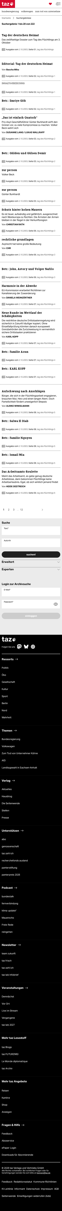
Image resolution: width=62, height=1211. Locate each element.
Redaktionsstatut (23, 1181)
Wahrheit (6, 717)
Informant (20, 1189)
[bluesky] (26, 648)
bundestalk (8, 896)
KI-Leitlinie (8, 1189)
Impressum (47, 1189)
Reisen (5, 1090)
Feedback (7, 1133)
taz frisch (7, 960)
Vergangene (8, 1018)
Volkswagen (8, 746)
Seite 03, (41, 138)
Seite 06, (41, 231)
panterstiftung (9, 867)
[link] (11, 11)
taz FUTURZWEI (10, 1054)
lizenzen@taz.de (43, 1173)
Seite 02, (41, 76)
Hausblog (7, 796)
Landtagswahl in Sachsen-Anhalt (19, 767)
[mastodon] (19, 648)
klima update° (9, 910)
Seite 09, (41, 493)
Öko (4, 675)
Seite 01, (41, 49)
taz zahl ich (8, 853)
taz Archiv (7, 1068)
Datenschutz (33, 1189)
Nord (4, 710)
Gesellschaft (8, 682)
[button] (58, 3)
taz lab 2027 (8, 1025)
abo (4, 839)
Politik (5, 667)
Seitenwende (9, 1196)
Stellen (5, 810)
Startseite (6, 18)
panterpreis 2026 (11, 874)
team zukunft (9, 953)
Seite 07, (41, 304)
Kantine (6, 1097)
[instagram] (33, 648)
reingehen (7, 932)
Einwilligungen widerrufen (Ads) (34, 1196)
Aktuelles (7, 789)
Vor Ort (6, 1003)
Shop (4, 1104)
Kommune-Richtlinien (45, 1181)
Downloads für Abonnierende (17, 1155)
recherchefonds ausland (15, 860)
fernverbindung (10, 903)
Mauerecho (8, 917)
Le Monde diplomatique (15, 1061)
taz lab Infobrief (10, 974)
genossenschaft (10, 846)
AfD (4, 760)
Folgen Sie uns (8, 647)
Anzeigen (7, 1112)
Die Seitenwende (11, 803)
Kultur (5, 689)
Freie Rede (7, 924)
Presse (5, 817)
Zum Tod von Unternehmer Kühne (20, 753)
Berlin (5, 703)
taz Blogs (7, 1047)
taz (9, 639)
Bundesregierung (11, 739)
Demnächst (8, 996)
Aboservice (8, 1140)
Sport (5, 696)
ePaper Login (9, 1148)
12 (21, 509)
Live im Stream (10, 1010)
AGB (56, 1189)
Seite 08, (41, 412)
